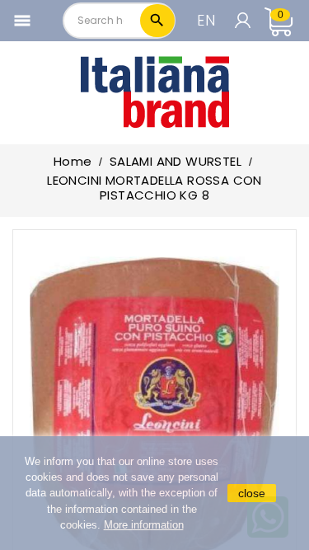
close (251, 493)
